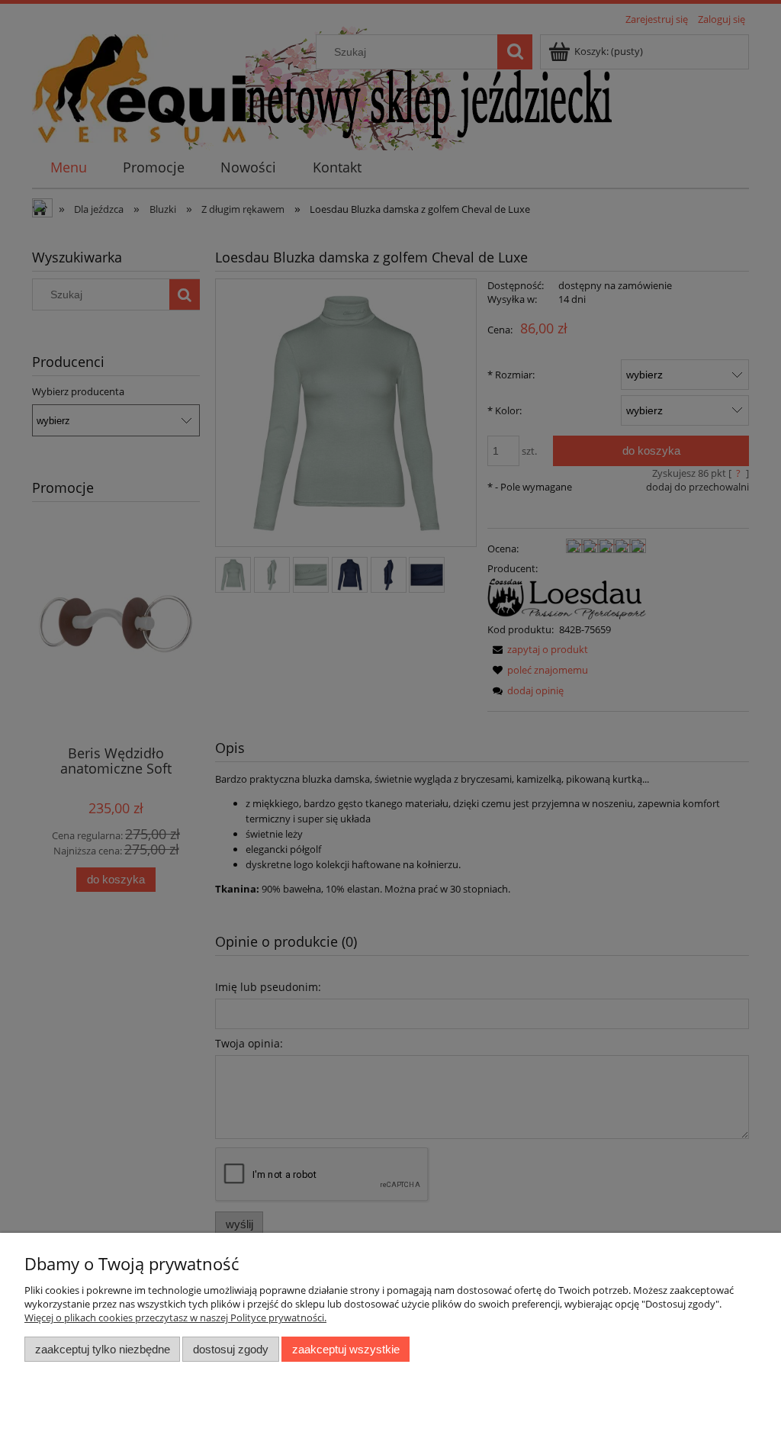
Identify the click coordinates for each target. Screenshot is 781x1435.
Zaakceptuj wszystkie (346, 1349)
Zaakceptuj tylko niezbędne (102, 1349)
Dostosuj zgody (230, 1349)
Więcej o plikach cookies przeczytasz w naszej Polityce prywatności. (175, 1317)
